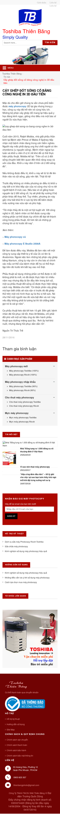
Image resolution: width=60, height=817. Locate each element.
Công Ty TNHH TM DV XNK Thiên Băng (27, 793)
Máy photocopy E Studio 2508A (22, 243)
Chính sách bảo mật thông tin (20, 755)
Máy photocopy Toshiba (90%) (23, 386)
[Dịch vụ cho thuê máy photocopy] (53, 5)
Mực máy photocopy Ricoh (22, 421)
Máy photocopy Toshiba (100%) (24, 370)
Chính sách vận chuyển (17, 739)
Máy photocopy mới (16, 366)
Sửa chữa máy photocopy (16, 546)
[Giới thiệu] (41, 2)
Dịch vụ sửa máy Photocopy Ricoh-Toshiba (24, 541)
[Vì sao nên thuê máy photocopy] (9, 458)
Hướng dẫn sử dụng (16, 724)
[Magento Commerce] (30, 17)
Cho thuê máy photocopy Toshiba (25, 401)
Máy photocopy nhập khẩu (20, 381)
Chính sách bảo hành (16, 750)
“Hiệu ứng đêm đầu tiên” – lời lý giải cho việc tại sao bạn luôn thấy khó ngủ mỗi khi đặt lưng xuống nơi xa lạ (38, 477)
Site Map (11, 729)
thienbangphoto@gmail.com (26, 785)
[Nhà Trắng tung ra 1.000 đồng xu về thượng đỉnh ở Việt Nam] (30, 443)
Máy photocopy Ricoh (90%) (22, 390)
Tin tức (7, 76)
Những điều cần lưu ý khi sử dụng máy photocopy (27, 577)
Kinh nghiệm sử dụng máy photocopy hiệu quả (26, 551)
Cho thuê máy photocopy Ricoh (24, 405)
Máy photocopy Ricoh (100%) (23, 374)
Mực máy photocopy (16, 413)
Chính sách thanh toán (17, 744)
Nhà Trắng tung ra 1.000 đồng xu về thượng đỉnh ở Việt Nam (37, 450)
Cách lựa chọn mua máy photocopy (21, 582)
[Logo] (16, 684)
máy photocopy (17, 106)
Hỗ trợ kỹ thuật (13, 718)
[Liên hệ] (53, 2)
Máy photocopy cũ (15, 236)
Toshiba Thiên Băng (12, 73)
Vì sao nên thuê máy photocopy (35, 466)
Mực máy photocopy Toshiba (22, 417)
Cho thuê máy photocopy (19, 397)
